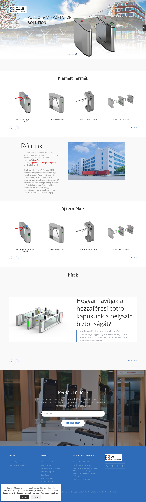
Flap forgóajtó (46, 465)
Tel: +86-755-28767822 (81, 462)
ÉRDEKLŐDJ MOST (73, 423)
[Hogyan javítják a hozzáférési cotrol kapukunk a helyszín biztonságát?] (41, 319)
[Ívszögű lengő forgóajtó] (121, 101)
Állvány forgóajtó (47, 462)
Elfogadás (36, 497)
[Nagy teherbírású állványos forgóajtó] (25, 101)
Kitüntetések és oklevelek (18, 465)
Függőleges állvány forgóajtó (89, 119)
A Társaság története (16, 462)
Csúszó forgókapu (47, 478)
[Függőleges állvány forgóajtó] (89, 101)
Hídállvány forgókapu (57, 119)
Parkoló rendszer (47, 481)
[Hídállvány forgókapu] (57, 101)
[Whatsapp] (122, 466)
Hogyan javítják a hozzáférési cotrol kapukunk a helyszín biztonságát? (104, 312)
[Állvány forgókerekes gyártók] (73, 29)
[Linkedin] (112, 466)
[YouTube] (117, 466)
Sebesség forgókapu (48, 472)
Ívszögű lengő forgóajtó (121, 119)
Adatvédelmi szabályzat (49, 493)
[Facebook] (107, 466)
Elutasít (24, 497)
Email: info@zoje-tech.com (82, 465)
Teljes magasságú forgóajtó (50, 468)
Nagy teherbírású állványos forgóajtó (25, 120)
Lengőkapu (45, 475)
